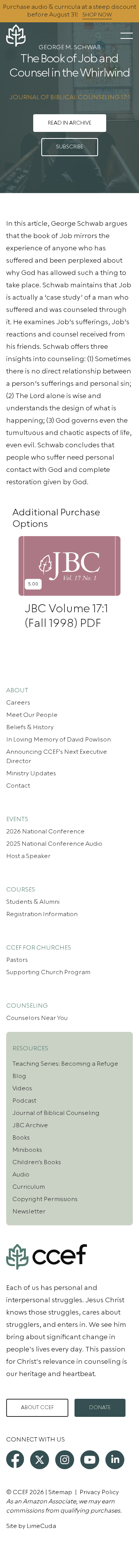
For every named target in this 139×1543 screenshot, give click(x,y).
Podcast (24, 1100)
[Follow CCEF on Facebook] (15, 1459)
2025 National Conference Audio (54, 844)
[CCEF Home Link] (27, 36)
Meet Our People (32, 715)
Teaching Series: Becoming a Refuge (65, 1064)
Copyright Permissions (45, 1199)
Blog (19, 1076)
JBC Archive (30, 1125)
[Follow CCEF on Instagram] (64, 1459)
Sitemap (60, 1492)
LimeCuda (41, 1526)
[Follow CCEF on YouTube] (89, 1459)
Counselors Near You (37, 1018)
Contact (18, 785)
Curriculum (28, 1187)
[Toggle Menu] (126, 36)
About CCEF (37, 1407)
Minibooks (27, 1150)
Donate (100, 1407)
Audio (20, 1174)
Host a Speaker (28, 856)
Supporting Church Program (48, 972)
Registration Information (42, 914)
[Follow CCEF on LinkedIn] (114, 1459)
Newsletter (29, 1211)
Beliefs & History (30, 727)
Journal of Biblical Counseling (56, 1113)
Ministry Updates (31, 773)
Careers (18, 702)
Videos (22, 1088)
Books (21, 1137)
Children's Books (36, 1162)
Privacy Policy (99, 1492)
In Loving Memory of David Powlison (58, 739)
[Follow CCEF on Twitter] (39, 1459)
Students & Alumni (32, 902)
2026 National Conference (45, 831)
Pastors (17, 960)
